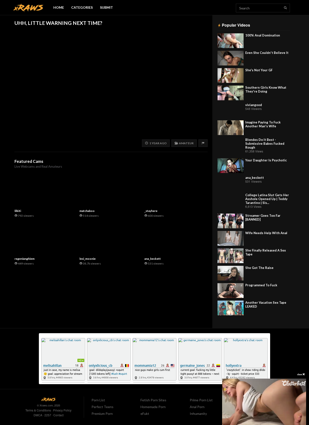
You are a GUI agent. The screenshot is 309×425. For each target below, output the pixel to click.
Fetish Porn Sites (153, 400)
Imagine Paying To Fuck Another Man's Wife (263, 124)
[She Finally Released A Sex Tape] (231, 255)
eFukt (144, 413)
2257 (47, 415)
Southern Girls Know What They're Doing (265, 89)
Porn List (98, 400)
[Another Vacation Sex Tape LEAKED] (231, 308)
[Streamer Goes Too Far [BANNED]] (231, 221)
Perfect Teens (102, 407)
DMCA (38, 415)
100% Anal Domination (262, 35)
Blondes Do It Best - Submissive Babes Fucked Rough (264, 143)
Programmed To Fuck (261, 285)
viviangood (253, 105)
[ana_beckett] (231, 183)
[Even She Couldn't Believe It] (231, 58)
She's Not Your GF (259, 70)
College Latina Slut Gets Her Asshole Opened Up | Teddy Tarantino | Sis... (267, 199)
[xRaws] (28, 7)
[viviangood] (231, 110)
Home (58, 7)
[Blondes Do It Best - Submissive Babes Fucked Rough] (231, 145)
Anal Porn (197, 407)
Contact (58, 415)
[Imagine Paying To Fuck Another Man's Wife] (231, 127)
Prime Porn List (201, 400)
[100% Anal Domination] (231, 40)
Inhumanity (198, 413)
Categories (82, 7)
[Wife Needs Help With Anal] (231, 238)
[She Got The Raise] (231, 273)
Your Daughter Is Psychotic (266, 160)
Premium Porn (102, 413)
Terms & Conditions (38, 410)
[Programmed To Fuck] (231, 290)
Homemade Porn (153, 407)
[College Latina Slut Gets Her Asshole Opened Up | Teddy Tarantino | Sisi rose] (231, 200)
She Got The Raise (259, 268)
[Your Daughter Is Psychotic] (231, 165)
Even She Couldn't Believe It (266, 53)
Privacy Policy (62, 410)
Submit (106, 7)
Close (300, 374)
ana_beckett (254, 178)
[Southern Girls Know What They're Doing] (231, 93)
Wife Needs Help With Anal (266, 233)
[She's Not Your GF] (231, 75)
